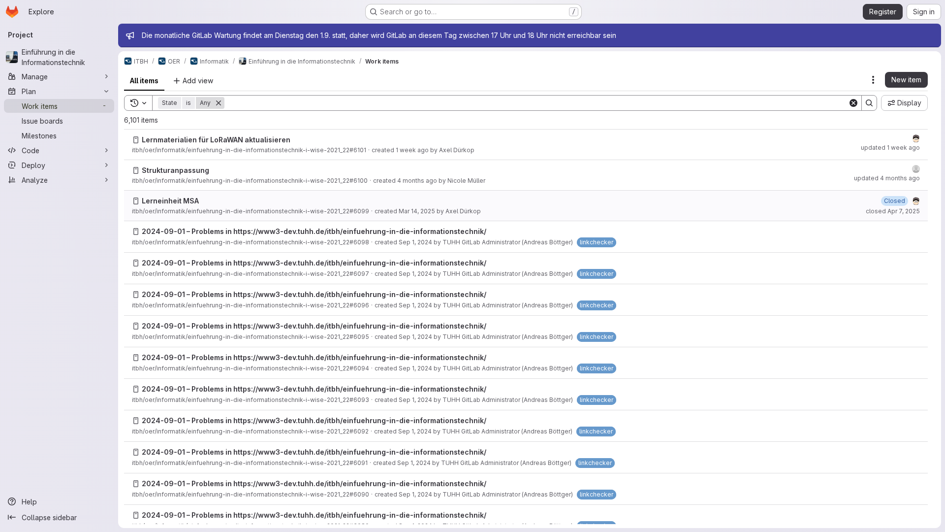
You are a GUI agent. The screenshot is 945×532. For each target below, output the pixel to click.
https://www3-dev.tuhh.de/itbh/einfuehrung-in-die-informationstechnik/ (359, 231)
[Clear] (853, 103)
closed (893, 211)
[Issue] (136, 140)
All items (144, 80)
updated (890, 147)
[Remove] (218, 103)
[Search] (869, 103)
